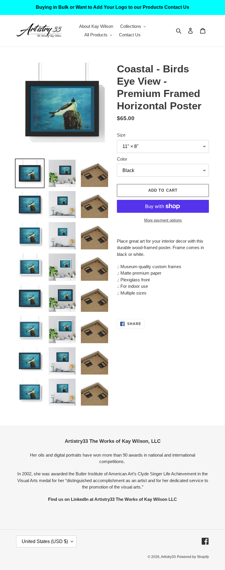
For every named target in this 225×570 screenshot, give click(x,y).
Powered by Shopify (193, 557)
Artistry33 (168, 557)
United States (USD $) (45, 541)
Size (121, 134)
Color (122, 158)
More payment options (163, 220)
